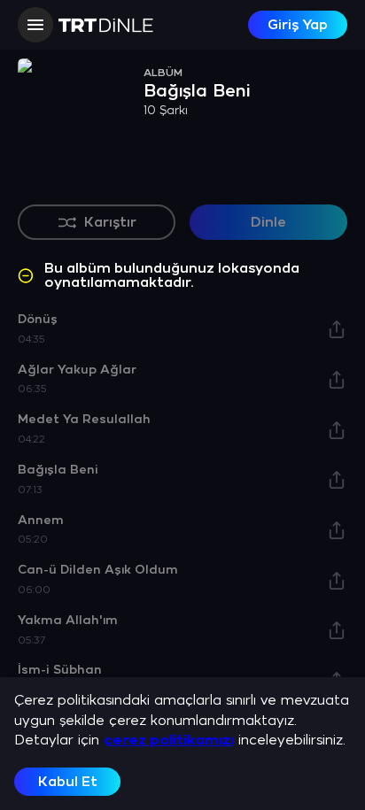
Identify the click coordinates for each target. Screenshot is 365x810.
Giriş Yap (298, 25)
